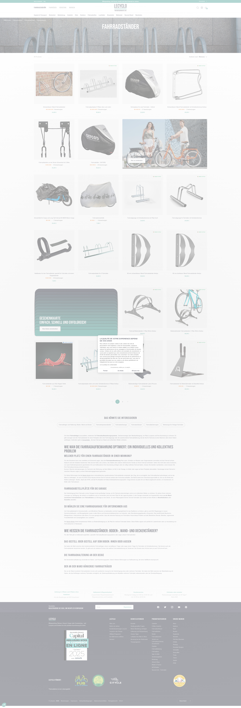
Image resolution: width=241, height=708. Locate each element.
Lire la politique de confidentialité (108, 364)
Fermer (105, 370)
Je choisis (120, 370)
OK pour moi (135, 370)
